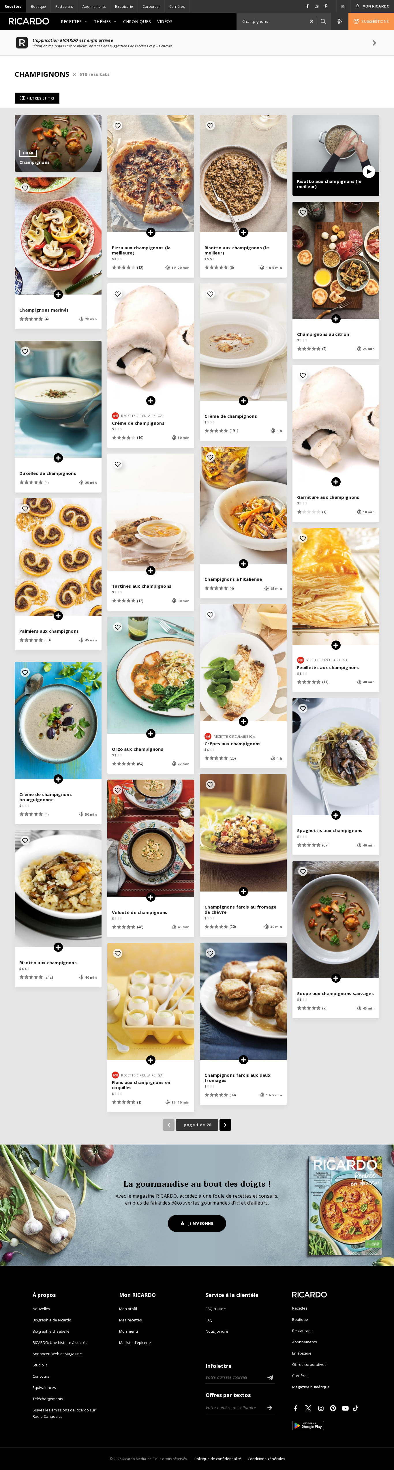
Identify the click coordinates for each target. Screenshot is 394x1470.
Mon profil (128, 1308)
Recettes (13, 6)
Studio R (40, 1365)
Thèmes (102, 21)
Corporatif (151, 6)
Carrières (177, 6)
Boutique (38, 6)
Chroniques (137, 21)
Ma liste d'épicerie (135, 1342)
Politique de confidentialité (217, 1458)
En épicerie (124, 6)
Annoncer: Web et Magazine (57, 1353)
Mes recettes (130, 1320)
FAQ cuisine (216, 1308)
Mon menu (128, 1331)
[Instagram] (322, 1408)
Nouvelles (41, 1308)
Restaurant (64, 6)
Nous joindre (217, 1331)
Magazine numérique (311, 1387)
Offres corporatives (309, 1364)
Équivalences (44, 1387)
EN (343, 6)
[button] (311, 21)
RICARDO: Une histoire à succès (60, 1342)
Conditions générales (266, 1458)
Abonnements (94, 6)
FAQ (209, 1320)
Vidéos (164, 21)
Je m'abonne (200, 1223)
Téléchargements (48, 1398)
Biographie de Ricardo (52, 1320)
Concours (41, 1376)
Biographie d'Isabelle (51, 1331)
